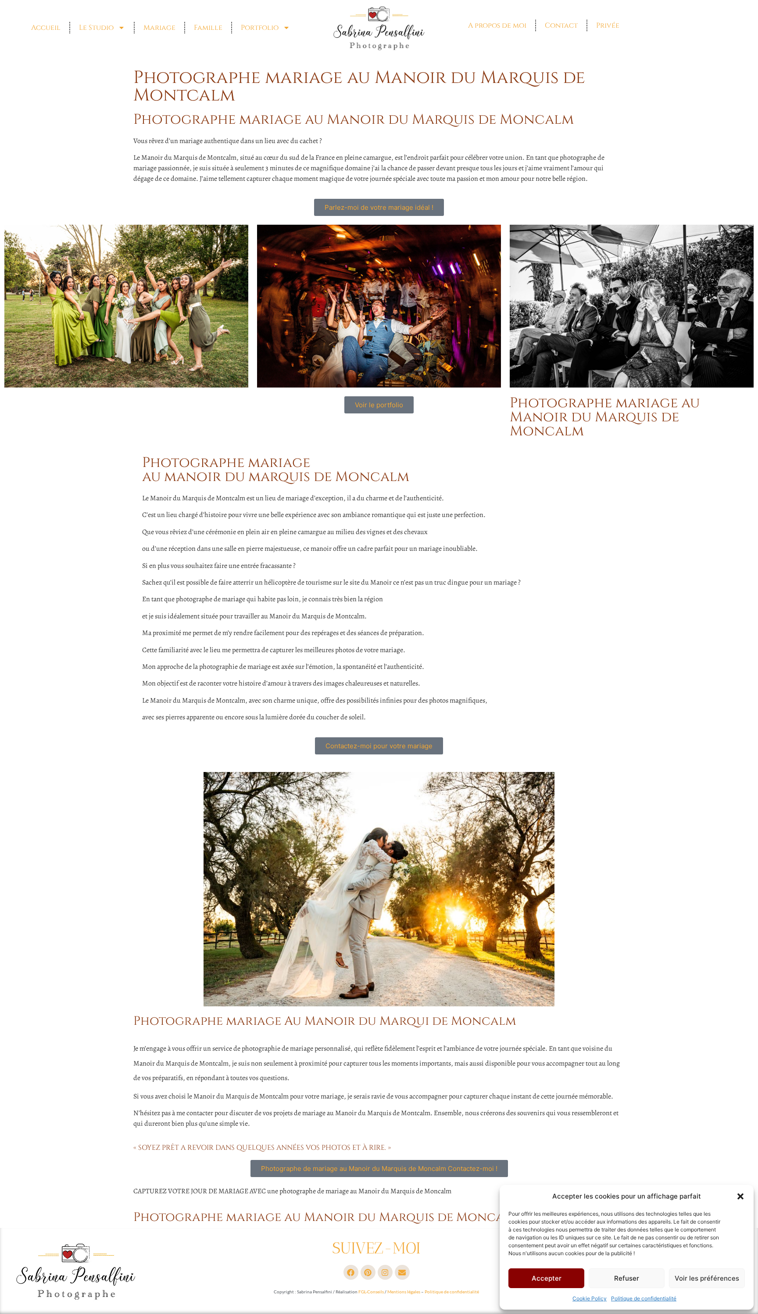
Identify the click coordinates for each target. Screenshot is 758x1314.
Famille (208, 27)
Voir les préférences (707, 1278)
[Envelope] (402, 1272)
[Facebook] (350, 1272)
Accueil (46, 27)
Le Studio (96, 27)
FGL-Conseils (371, 1291)
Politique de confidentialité (643, 1298)
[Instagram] (385, 1272)
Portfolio (260, 27)
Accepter (546, 1278)
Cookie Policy (589, 1298)
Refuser (626, 1278)
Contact (561, 25)
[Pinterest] (368, 1272)
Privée (607, 25)
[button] (740, 1196)
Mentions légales (403, 1291)
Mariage (159, 27)
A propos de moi (497, 25)
